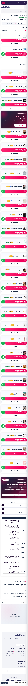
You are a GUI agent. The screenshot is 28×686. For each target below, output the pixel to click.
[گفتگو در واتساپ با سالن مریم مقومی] (3, 384)
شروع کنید (4, 683)
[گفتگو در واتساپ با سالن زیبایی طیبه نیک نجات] (3, 191)
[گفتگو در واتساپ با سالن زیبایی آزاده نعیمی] (3, 412)
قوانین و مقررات (10, 651)
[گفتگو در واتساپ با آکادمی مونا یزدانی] (3, 315)
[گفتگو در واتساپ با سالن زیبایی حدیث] (3, 90)
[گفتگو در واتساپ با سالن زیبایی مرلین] (3, 301)
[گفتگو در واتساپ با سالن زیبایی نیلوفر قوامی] (3, 453)
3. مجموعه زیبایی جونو (23, 531)
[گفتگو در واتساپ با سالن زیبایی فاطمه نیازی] (3, 136)
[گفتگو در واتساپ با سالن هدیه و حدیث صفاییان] (3, 274)
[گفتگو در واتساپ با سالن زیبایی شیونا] (3, 467)
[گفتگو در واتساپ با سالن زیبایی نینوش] (3, 260)
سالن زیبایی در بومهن (21, 23)
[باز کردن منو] (25, 7)
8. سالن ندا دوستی (23, 558)
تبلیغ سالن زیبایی (21, 651)
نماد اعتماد (19, 680)
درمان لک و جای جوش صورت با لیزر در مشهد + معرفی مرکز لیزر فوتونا (15, 589)
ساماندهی (12, 680)
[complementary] (14, 119)
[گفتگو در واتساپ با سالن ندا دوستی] (3, 163)
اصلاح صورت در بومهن (11, 23)
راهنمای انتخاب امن (9, 658)
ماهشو (25, 15)
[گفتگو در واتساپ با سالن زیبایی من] (3, 329)
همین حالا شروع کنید (20, 125)
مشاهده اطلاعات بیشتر (14, 43)
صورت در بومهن (21, 15)
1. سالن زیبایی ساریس (23, 521)
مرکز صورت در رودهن (21, 671)
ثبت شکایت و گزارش (9, 653)
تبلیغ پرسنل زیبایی (21, 658)
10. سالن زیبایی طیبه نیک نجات (22, 570)
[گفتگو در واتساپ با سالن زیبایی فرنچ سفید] (3, 426)
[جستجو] (2, 602)
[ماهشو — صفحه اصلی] (6, 7)
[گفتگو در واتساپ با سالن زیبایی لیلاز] (3, 343)
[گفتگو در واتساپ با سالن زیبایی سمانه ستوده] (3, 232)
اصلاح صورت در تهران (12, 671)
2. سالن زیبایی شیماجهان (23, 526)
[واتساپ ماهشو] (24, 645)
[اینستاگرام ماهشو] (17, 645)
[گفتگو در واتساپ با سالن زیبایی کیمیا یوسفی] (3, 205)
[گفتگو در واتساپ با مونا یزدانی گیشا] (3, 439)
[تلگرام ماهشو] (20, 645)
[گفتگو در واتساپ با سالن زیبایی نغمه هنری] (3, 104)
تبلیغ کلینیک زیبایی (21, 653)
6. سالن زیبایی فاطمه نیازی (23, 548)
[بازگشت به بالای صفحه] (7, 680)
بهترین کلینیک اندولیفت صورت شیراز (19, 596)
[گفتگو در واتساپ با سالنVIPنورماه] (3, 370)
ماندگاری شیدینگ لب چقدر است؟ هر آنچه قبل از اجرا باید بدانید (15, 593)
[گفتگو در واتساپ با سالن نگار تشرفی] (3, 398)
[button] (14, 614)
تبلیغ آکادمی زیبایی (21, 656)
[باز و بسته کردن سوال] (2, 505)
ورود (3, 2)
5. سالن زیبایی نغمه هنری (22, 542)
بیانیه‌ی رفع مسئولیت (9, 656)
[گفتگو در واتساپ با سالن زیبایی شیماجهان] (3, 54)
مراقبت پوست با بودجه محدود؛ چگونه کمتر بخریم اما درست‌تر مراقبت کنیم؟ (15, 585)
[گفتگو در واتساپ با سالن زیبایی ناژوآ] (3, 177)
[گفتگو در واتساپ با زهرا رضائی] (3, 288)
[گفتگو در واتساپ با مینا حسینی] (3, 219)
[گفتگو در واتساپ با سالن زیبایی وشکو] (3, 246)
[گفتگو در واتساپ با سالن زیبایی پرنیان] (3, 357)
